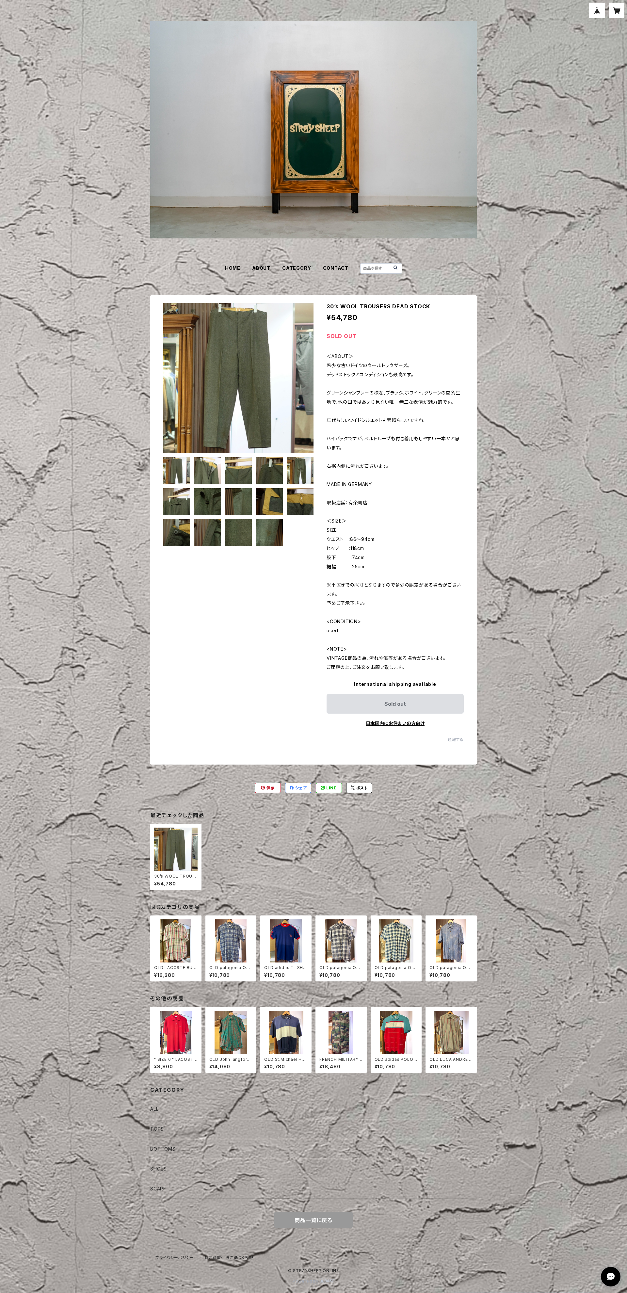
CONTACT (336, 268)
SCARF (158, 1188)
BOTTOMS (163, 1149)
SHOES (158, 1169)
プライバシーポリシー (174, 1257)
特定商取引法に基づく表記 (228, 1257)
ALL (154, 1109)
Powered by (306, 1281)
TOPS (157, 1129)
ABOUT (261, 268)
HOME (232, 268)
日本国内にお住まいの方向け (395, 723)
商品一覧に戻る (313, 1220)
